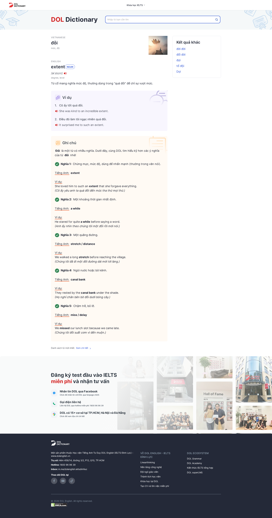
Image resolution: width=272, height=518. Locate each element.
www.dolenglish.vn (60, 456)
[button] (109, 73)
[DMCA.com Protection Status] (59, 504)
